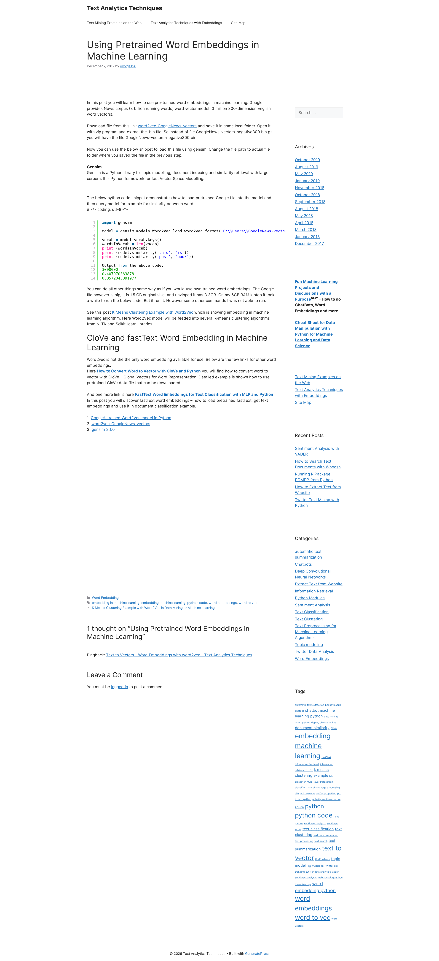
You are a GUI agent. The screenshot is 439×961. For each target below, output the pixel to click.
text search (320, 841)
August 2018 (306, 208)
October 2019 (307, 159)
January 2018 (307, 236)
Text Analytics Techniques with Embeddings (186, 23)
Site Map (238, 23)
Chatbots (303, 564)
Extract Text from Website (319, 584)
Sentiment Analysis (312, 605)
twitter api (318, 865)
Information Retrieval (314, 591)
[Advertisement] (171, 86)
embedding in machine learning (115, 603)
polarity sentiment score (326, 799)
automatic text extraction (309, 704)
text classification (318, 829)
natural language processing (323, 787)
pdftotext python (326, 793)
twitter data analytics (318, 871)
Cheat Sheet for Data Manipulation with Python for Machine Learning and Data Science (315, 334)
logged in (119, 686)
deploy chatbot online (323, 722)
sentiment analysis (315, 823)
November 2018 (309, 187)
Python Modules (310, 598)
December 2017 (309, 243)
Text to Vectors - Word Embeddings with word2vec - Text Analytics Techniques (179, 655)
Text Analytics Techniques (124, 8)
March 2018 (305, 229)
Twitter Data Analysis (314, 651)
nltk (297, 793)
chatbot (299, 710)
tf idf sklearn (322, 859)
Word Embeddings (106, 598)
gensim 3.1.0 (103, 429)
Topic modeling (309, 644)
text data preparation (325, 835)
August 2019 (306, 167)
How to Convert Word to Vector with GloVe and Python (149, 371)
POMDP (299, 807)
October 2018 (307, 195)
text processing (304, 841)
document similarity (312, 727)
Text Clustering (309, 619)
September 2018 (310, 201)
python (314, 806)
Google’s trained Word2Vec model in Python (131, 417)
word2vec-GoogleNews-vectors (167, 126)
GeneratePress (257, 953)
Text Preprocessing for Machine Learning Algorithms (315, 632)
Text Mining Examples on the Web (114, 23)
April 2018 (304, 222)
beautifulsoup (333, 704)
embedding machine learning (163, 603)
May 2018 (304, 215)
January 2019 (307, 181)
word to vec (248, 603)
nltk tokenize (307, 793)
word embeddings (223, 603)
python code (197, 603)
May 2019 (304, 173)
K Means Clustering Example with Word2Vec (152, 312)
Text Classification (312, 612)
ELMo (334, 728)
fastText (326, 757)
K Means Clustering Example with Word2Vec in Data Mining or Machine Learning (153, 608)
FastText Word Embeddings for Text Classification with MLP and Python (204, 394)
